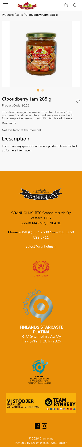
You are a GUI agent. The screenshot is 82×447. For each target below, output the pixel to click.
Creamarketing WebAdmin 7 (49, 443)
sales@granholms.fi (41, 246)
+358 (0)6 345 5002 (35, 232)
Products (8, 15)
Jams (19, 15)
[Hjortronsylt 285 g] (41, 54)
